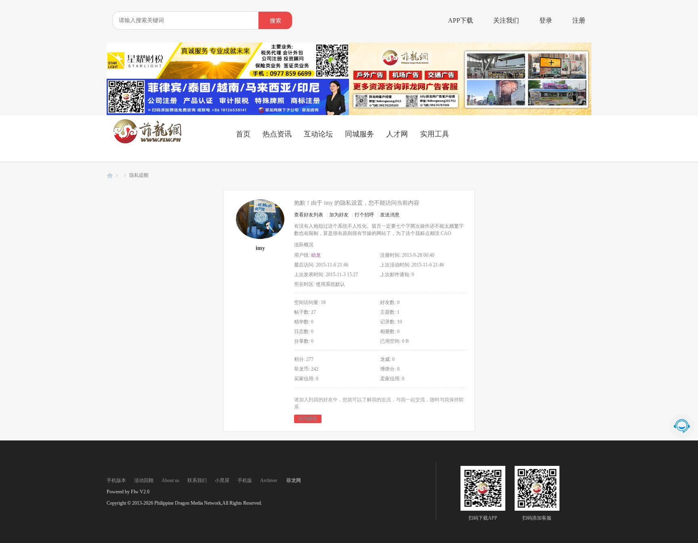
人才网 (397, 134)
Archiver (268, 480)
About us (170, 480)
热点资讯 (277, 134)
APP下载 (460, 20)
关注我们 (506, 20)
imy (260, 248)
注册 (578, 20)
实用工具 (434, 134)
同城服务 (359, 134)
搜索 (275, 21)
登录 (545, 20)
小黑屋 (222, 480)
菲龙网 (110, 175)
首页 (243, 134)
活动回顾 (143, 480)
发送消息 (389, 215)
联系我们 (197, 480)
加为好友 (339, 215)
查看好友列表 (308, 215)
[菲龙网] (147, 142)
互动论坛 (318, 134)
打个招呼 (364, 215)
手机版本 (116, 480)
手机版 (245, 480)
